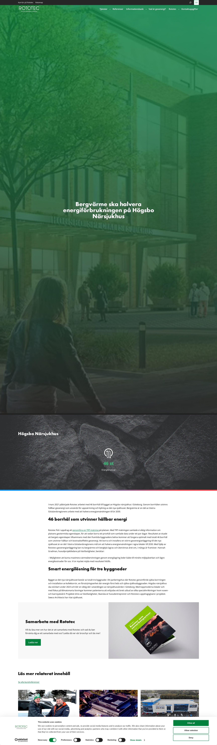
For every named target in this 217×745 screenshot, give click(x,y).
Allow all (191, 723)
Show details (136, 740)
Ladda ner (33, 642)
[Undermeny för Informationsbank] (146, 9)
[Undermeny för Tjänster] (110, 9)
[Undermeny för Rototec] (178, 9)
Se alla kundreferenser (28, 682)
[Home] (29, 9)
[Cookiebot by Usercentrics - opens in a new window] (21, 740)
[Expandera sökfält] (190, 2)
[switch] (77, 740)
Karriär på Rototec (25, 2)
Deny (191, 738)
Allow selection (191, 730)
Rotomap (39, 2)
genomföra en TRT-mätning (86, 530)
